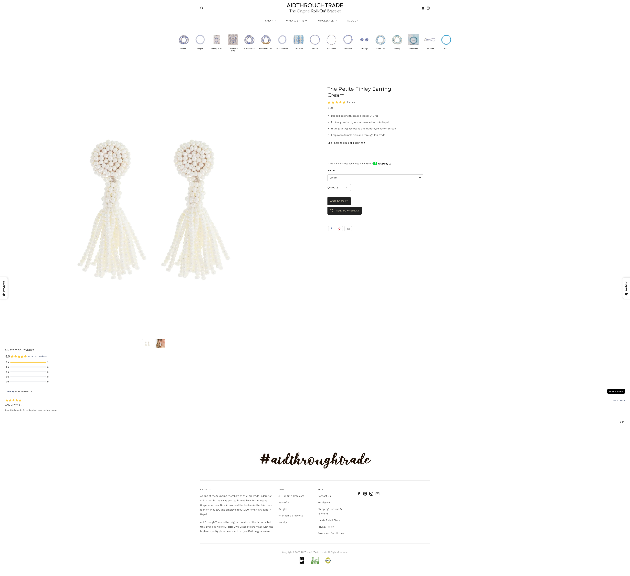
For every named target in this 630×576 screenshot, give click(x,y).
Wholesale (325, 20)
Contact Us (324, 495)
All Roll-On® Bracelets (291, 495)
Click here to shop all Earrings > (346, 142)
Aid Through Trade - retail (313, 552)
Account (353, 20)
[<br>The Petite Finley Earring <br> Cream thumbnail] (147, 343)
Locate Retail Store (329, 520)
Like (331, 228)
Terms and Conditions (331, 533)
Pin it (339, 228)
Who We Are (295, 20)
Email (348, 228)
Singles (282, 509)
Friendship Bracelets (290, 515)
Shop (269, 20)
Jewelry (282, 522)
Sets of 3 (283, 502)
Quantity (332, 187)
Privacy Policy (326, 526)
